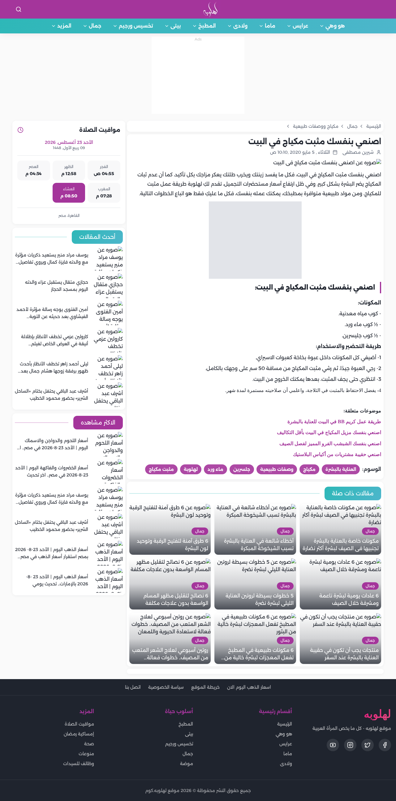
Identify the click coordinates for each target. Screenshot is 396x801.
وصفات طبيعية (276, 469)
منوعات (86, 753)
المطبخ (207, 26)
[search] (18, 9)
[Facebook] (385, 745)
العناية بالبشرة (340, 469)
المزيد (64, 26)
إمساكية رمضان (79, 734)
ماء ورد (215, 469)
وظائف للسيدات (78, 763)
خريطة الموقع (205, 687)
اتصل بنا (133, 687)
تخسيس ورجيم (136, 26)
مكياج (309, 469)
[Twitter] (367, 745)
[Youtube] (333, 745)
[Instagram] (350, 745)
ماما (270, 26)
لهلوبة (191, 469)
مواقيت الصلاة (79, 724)
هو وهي (335, 26)
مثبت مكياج (161, 469)
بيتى (175, 26)
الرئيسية (284, 724)
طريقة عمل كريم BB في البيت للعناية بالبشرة (334, 421)
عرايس (300, 26)
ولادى (240, 26)
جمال (95, 26)
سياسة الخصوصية (166, 687)
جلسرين (241, 469)
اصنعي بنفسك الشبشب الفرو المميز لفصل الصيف (330, 443)
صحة (89, 744)
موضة (186, 763)
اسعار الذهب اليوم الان (249, 687)
